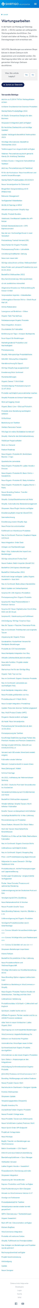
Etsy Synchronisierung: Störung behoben (16, 279)
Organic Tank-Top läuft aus (11, 316)
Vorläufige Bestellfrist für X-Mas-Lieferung (17, 815)
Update (4, 1266)
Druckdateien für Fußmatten (12, 329)
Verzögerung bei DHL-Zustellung (13, 898)
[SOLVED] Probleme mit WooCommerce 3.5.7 (19, 1074)
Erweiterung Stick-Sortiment (12, 372)
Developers (19, 1287)
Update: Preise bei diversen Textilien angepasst (19, 708)
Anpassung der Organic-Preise (13, 637)
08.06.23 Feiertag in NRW (11, 205)
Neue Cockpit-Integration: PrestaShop (15, 704)
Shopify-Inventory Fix (9, 1105)
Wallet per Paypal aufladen (11, 441)
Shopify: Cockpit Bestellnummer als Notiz (17, 499)
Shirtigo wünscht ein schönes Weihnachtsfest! (19, 263)
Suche (19, 1294)
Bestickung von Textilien (10, 423)
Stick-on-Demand (8, 445)
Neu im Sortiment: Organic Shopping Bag (17, 852)
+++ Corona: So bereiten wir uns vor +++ (17, 945)
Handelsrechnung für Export (12, 363)
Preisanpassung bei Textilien (12, 733)
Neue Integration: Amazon (11, 325)
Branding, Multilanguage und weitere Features (18, 1078)
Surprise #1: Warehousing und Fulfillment (17, 616)
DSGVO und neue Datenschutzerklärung (16, 1153)
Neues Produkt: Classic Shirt (12, 1083)
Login (19, 1290)
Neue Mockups (7, 1137)
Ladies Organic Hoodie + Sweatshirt (15, 1166)
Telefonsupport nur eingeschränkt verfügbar (18, 149)
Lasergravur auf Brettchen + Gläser (14, 311)
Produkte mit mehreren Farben (13, 1236)
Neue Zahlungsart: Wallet (11, 768)
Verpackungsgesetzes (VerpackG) (14, 1101)
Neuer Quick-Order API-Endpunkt (14, 1128)
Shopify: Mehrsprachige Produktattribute (16, 354)
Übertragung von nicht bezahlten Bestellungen (19, 1030)
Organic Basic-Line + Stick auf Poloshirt (16, 406)
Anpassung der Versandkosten (13, 1180)
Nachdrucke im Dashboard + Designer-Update (19, 1087)
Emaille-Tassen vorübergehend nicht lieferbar (18, 811)
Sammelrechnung (8, 517)
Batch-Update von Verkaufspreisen (14, 588)
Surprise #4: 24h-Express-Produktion (15, 593)
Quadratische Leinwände (10, 461)
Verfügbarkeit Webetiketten (11, 200)
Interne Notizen (7, 954)
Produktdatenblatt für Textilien (12, 1202)
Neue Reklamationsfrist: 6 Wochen (14, 902)
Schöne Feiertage (8, 773)
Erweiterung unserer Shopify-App (14, 522)
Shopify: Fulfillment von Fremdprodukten (16, 1241)
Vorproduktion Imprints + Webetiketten (16, 295)
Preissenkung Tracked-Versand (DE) (15, 240)
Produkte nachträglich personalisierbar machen (19, 393)
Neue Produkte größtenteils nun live (14, 695)
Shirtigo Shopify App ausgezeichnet (15, 368)
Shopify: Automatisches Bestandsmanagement (19, 504)
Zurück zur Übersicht (13, 85)
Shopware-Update (8, 1096)
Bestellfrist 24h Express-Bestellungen (15, 568)
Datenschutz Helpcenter (19, 1283)
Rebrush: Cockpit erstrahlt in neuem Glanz (17, 764)
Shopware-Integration (9, 1175)
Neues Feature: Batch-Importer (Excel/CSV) (17, 563)
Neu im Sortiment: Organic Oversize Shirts (17, 843)
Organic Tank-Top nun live (11, 674)
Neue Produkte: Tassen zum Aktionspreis (17, 1119)
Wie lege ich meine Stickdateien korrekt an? (17, 432)
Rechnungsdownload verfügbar (13, 1252)
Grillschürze (6, 418)
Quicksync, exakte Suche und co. (13, 1011)
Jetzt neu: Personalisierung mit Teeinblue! (17, 168)
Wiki (19, 1297)
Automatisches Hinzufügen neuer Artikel (16, 1043)
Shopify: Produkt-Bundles (11, 214)
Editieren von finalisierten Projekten (14, 1039)
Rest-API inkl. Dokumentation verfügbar (16, 1223)
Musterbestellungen (8, 377)
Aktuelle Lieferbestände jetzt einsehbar (16, 658)
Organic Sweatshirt (8, 1218)
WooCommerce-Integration (11, 1232)
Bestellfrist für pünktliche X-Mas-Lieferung (17, 958)
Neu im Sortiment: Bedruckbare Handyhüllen (18, 584)
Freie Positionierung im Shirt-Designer (16, 1189)
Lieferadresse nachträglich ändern (14, 848)
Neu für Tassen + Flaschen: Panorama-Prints (18, 625)
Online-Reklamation (9, 307)
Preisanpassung (7, 350)
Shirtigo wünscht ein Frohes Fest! (14, 559)
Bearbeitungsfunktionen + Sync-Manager (16, 1157)
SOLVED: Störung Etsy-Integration (14, 359)
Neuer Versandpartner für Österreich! (15, 184)
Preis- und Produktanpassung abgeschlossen (18, 857)
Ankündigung (6, 1261)
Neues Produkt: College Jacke (12, 1114)
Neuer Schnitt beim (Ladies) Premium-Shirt (17, 1123)
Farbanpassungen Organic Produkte (14, 320)
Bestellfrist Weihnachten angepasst (14, 799)
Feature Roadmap (8, 449)
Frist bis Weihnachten (9, 1092)
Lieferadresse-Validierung (11, 999)
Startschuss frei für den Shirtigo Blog (15, 669)
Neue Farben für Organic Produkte (14, 245)
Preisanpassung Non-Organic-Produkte (16, 597)
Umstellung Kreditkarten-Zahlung (14, 254)
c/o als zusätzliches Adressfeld (13, 283)
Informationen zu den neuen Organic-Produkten (19, 1055)
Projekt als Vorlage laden (10, 1132)
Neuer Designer (7, 1270)
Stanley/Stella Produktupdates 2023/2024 (17, 180)
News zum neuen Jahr (9, 258)
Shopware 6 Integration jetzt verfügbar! (16, 123)
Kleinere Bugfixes (8, 1227)
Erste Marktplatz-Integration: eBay (14, 690)
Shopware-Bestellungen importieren (15, 949)
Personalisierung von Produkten (13, 820)
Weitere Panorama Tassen (11, 427)
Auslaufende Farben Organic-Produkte (16, 1110)
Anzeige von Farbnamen (10, 1197)
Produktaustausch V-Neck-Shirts (14, 699)
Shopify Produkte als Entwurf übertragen (16, 397)
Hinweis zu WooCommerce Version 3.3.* (17, 1193)
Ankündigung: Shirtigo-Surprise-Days (15, 621)
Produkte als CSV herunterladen (13, 649)
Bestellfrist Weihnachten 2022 (13, 274)
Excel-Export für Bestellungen (12, 338)
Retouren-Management (10, 196)
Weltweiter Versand (8, 1162)
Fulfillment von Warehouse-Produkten (15, 531)
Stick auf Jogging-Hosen (10, 402)
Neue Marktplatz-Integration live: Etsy (15, 653)
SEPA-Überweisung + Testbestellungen (16, 1214)
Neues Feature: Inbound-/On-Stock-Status (17, 824)
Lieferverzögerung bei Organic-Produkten (17, 918)
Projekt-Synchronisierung (11, 1257)
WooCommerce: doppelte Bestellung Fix (16, 1034)
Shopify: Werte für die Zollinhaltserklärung (17, 436)
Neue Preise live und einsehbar (13, 526)
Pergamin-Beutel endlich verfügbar (14, 717)
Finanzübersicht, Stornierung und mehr (16, 1171)
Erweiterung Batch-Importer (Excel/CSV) (16, 513)
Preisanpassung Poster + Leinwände (15, 249)
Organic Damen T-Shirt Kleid (12, 381)
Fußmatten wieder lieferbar (11, 759)
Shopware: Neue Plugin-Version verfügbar (17, 508)
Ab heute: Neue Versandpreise (12, 721)
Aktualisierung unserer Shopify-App (15, 209)
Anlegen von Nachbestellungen (13, 547)
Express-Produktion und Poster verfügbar (17, 1184)
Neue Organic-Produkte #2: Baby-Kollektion (18, 480)
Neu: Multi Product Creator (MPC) (14, 712)
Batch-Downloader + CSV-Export (14, 1148)
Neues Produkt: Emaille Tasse (12, 907)
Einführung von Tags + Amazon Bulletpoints (18, 334)
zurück (5, 15)
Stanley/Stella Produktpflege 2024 (14, 111)
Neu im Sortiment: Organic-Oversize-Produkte (19, 678)
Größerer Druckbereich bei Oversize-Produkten (19, 107)
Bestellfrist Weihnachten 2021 (13, 572)
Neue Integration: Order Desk (12, 542)
